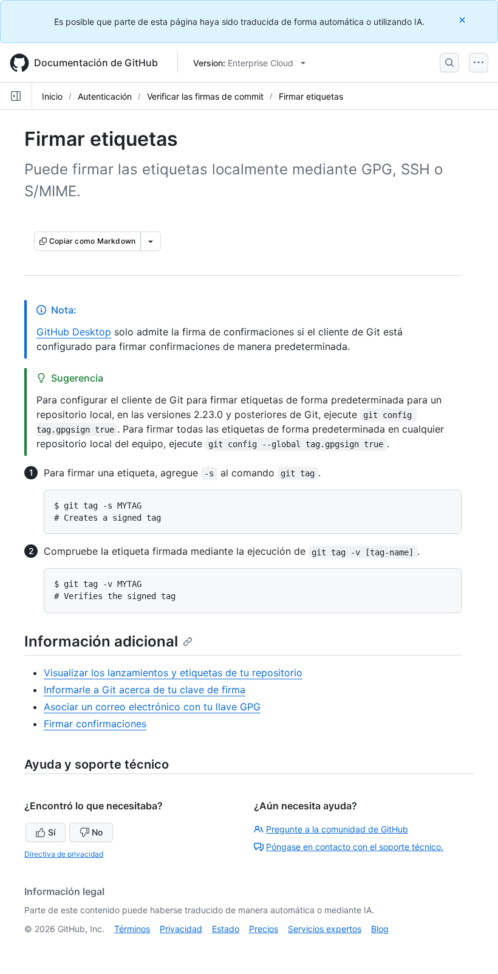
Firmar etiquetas (311, 96)
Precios (263, 929)
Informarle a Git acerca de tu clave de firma (144, 690)
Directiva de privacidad (63, 854)
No (97, 832)
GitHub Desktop (73, 332)
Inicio (52, 96)
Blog (380, 929)
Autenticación (105, 96)
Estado (225, 929)
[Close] (463, 20)
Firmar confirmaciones (95, 724)
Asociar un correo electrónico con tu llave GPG (152, 707)
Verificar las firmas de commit (205, 96)
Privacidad (181, 929)
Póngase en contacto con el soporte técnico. (354, 847)
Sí (51, 832)
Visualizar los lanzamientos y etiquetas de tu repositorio (173, 673)
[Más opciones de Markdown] (150, 241)
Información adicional (101, 641)
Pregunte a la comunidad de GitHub (337, 829)
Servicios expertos (324, 929)
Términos (132, 929)
